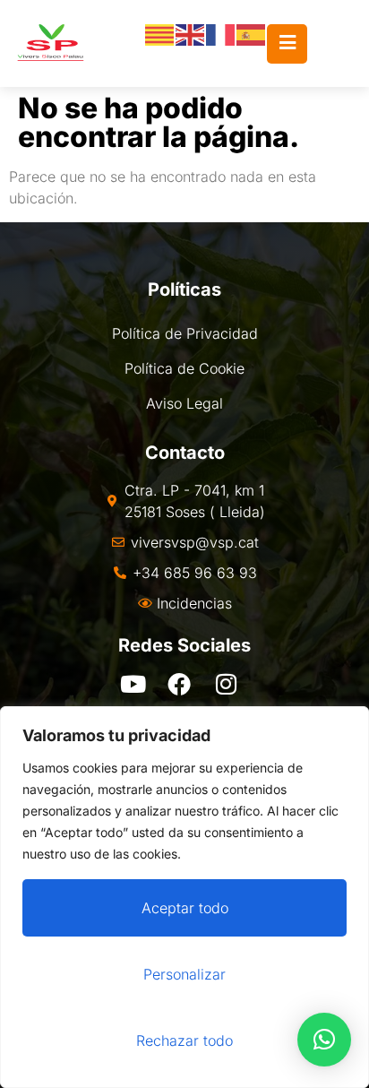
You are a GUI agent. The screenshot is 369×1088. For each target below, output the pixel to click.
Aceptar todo (185, 908)
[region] (184, 897)
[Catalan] (160, 34)
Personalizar (184, 974)
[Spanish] (251, 34)
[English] (191, 34)
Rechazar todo (184, 1040)
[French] (221, 34)
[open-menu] (287, 44)
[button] (324, 1039)
